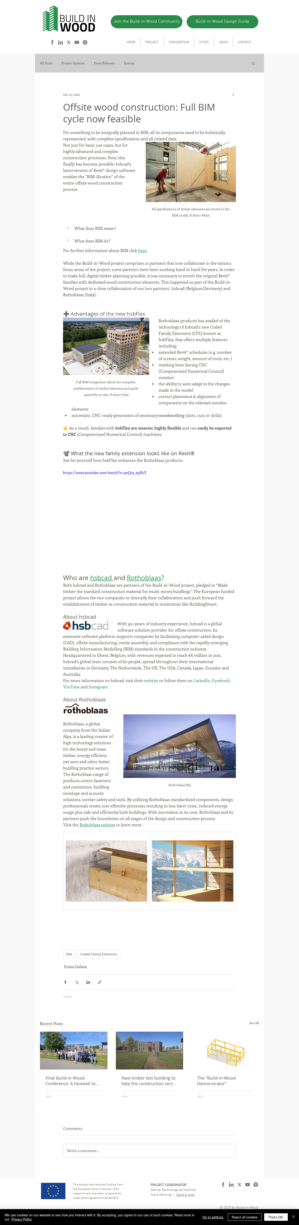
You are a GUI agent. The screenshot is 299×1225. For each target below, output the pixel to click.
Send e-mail (185, 1195)
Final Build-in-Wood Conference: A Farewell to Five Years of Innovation (71, 1080)
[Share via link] (99, 982)
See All (254, 1023)
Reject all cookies (244, 1217)
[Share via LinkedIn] (88, 982)
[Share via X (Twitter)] (77, 982)
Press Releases (104, 63)
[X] (68, 42)
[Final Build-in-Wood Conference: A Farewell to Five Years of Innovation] (73, 1051)
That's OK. (276, 1217)
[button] (253, 63)
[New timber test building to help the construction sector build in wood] (149, 1051)
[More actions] (233, 94)
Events (129, 63)
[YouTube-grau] (77, 42)
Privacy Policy (21, 1219)
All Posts (46, 63)
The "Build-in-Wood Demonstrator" (216, 1080)
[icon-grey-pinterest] (85, 42)
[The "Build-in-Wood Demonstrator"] (225, 1051)
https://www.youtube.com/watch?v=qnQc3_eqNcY (104, 472)
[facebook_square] (52, 42)
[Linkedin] (60, 42)
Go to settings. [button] (213, 1217)
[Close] (293, 1217)
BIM (69, 954)
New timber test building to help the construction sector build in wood (149, 1080)
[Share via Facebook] (65, 982)
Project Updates (73, 63)
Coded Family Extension (98, 954)
